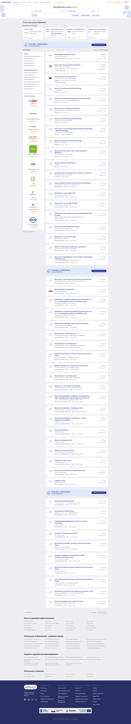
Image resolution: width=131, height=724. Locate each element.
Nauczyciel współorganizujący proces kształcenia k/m (72, 98)
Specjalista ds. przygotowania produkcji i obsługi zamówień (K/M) (98, 29)
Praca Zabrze (48, 676)
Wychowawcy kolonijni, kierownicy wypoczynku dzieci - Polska (73, 544)
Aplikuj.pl (25, 20)
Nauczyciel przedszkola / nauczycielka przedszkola (71, 323)
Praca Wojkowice (28, 627)
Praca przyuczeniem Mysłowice (74, 657)
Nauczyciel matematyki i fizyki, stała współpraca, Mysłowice (71, 152)
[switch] (98, 45)
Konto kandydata (117, 2)
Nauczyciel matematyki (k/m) (64, 501)
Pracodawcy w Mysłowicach (28, 231)
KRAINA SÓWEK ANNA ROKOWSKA (62, 66)
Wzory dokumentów (80, 693)
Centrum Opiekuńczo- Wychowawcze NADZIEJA (65, 78)
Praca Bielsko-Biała (29, 676)
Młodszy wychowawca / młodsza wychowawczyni (71, 366)
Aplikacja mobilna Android (81, 699)
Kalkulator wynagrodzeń (45, 2)
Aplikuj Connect (97, 699)
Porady (30, 2)
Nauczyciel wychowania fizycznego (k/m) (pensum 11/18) (74, 591)
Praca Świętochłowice (29, 630)
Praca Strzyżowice (91, 627)
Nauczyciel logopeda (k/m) (63, 440)
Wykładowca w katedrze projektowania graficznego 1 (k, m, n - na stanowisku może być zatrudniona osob (73, 300)
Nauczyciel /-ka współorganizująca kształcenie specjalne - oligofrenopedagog (73, 129)
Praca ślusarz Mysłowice (93, 657)
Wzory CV (77, 690)
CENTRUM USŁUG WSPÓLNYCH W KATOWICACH (66, 248)
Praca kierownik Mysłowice (73, 645)
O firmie (95, 688)
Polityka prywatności (98, 693)
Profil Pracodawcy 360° (64, 690)
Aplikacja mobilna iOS (80, 701)
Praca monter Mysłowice (72, 639)
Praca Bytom (69, 676)
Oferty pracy (16, 2)
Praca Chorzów (90, 625)
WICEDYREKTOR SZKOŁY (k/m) (65, 54)
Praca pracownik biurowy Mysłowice (96, 645)
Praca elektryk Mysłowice (30, 641)
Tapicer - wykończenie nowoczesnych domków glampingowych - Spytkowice (54, 29)
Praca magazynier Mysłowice (52, 639)
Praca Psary (48, 627)
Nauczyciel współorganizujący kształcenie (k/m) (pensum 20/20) (74, 568)
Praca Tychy (48, 630)
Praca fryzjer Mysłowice (51, 648)
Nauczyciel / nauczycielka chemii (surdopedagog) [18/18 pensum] (73, 214)
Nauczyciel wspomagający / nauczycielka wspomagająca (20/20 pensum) (74, 258)
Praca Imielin (90, 623)
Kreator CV (35, 2)
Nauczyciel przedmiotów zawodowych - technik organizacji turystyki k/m (70, 419)
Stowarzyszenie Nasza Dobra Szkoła (63, 195)
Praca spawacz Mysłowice (72, 643)
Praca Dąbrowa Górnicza (30, 623)
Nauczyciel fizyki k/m (62, 430)
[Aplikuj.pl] (30, 687)
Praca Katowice (70, 621)
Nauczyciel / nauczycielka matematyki (67, 386)
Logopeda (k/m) (60, 480)
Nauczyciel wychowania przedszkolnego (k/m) (70, 470)
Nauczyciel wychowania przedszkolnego (68, 88)
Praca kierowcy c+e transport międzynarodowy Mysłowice (31, 664)
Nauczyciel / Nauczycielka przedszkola (67, 65)
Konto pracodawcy (63, 693)
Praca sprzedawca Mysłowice (31, 645)
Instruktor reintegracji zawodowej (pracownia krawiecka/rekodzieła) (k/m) (70, 556)
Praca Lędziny (27, 625)
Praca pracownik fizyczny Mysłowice (33, 643)
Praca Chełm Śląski (70, 627)
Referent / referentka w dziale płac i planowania (70, 247)
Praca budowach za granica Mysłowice (76, 659)
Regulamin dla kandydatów (47, 699)
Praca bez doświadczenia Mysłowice (54, 657)
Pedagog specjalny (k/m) (63, 460)
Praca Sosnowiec (28, 621)
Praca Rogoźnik (70, 630)
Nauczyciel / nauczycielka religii (65, 237)
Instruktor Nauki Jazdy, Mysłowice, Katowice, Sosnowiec (73, 173)
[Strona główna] (6, 2)
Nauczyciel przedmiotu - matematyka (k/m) (69, 408)
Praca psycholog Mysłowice (73, 648)
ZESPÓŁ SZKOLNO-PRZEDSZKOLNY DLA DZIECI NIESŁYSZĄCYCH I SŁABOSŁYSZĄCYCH (70, 217)
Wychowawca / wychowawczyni (65, 333)
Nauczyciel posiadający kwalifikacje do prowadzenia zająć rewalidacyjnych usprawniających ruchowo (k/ (72, 397)
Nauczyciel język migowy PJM (64, 289)
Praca (29, 20)
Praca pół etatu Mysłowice (31, 657)
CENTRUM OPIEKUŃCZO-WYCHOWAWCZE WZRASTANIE (67, 377)
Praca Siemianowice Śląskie (52, 623)
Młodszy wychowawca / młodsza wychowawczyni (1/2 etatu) (73, 354)
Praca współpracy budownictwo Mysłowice (32, 660)
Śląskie (34, 20)
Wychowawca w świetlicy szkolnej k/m (67, 108)
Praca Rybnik (90, 676)
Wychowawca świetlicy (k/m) (64, 511)
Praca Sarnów (48, 625)
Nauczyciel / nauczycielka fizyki (65, 193)
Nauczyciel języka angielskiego (65, 163)
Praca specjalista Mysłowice (52, 641)
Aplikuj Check (96, 696)
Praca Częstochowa (50, 674)
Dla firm (126, 2)
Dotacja (95, 701)
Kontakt (95, 690)
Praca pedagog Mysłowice (93, 648)
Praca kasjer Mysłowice (30, 648)
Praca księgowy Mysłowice (94, 659)
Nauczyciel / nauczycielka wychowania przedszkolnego (73, 279)
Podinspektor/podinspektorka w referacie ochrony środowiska (71, 522)
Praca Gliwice (90, 674)
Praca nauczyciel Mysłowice (94, 641)
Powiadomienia (44, 701)
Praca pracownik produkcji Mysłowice (96, 639)
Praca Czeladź (90, 621)
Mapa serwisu (96, 704)
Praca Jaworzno (70, 623)
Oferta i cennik (61, 688)
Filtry (35, 15)
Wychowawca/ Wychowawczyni (65, 76)
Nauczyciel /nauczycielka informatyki (67, 226)
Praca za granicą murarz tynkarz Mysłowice (74, 664)
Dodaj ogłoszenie (58, 2)
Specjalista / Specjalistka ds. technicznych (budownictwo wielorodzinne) (76, 29)
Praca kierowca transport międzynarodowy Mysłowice (52, 664)
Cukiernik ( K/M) (28, 29)
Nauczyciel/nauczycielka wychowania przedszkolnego (73, 183)
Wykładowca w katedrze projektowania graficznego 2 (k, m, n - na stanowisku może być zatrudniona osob (73, 312)
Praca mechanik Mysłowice (52, 645)
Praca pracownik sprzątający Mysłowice (55, 659)
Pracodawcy (24, 2)
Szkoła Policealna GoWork (60, 291)
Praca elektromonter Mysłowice (74, 641)
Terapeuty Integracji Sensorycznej (66, 533)
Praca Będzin (48, 621)
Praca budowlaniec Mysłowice (32, 639)
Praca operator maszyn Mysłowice (95, 643)
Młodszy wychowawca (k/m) (64, 450)
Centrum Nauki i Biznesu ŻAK (61, 56)
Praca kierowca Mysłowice (52, 643)
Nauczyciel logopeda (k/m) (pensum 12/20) (69, 601)
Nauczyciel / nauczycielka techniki (66, 203)
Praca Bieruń (90, 630)
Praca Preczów (69, 625)
